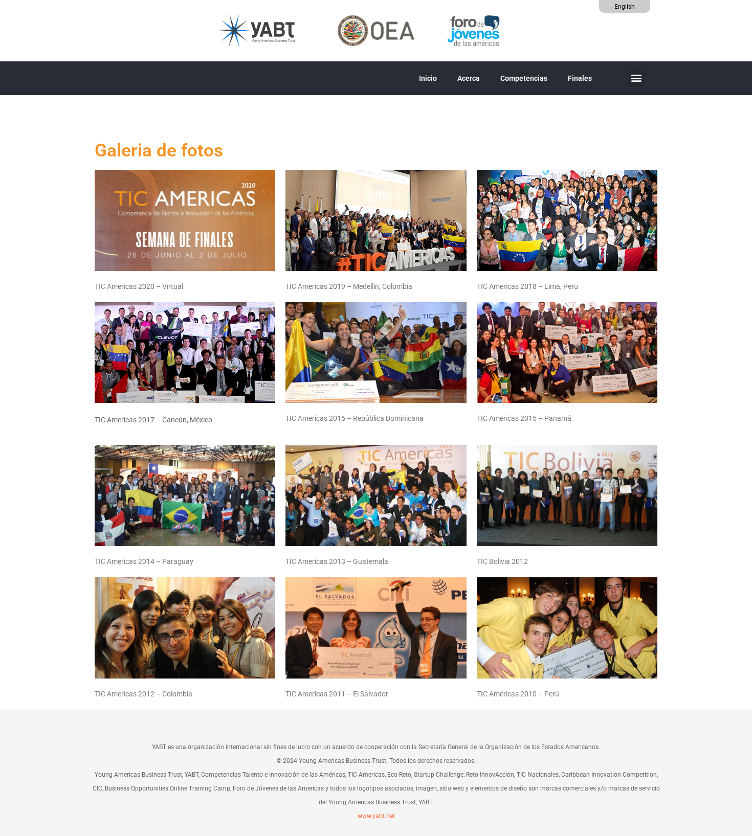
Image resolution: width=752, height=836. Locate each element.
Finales (580, 78)
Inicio (428, 78)
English (624, 6)
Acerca (468, 78)
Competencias (523, 78)
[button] (636, 77)
